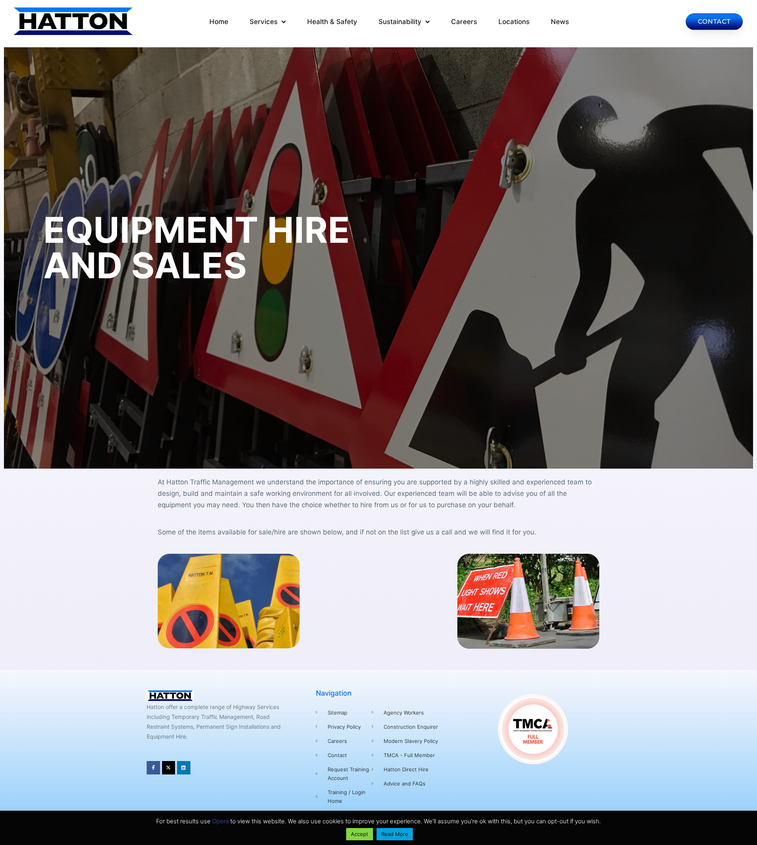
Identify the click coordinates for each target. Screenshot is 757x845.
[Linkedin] (183, 767)
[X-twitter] (168, 767)
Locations (514, 22)
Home (218, 22)
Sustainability (399, 22)
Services (264, 22)
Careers (464, 22)
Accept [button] (359, 834)
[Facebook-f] (153, 767)
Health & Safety (332, 22)
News (560, 22)
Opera (220, 821)
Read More (394, 834)
